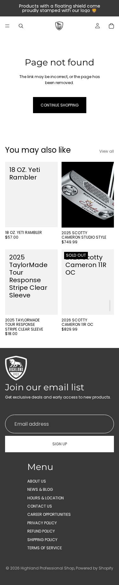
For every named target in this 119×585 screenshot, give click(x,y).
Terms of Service (44, 548)
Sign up (59, 444)
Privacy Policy (42, 523)
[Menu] (7, 26)
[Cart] (111, 26)
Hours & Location (45, 498)
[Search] (21, 26)
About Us (36, 481)
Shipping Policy (42, 539)
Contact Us (39, 506)
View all (106, 151)
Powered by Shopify (94, 568)
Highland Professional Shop (47, 568)
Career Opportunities (49, 514)
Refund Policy (41, 531)
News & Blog (40, 489)
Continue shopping (60, 105)
